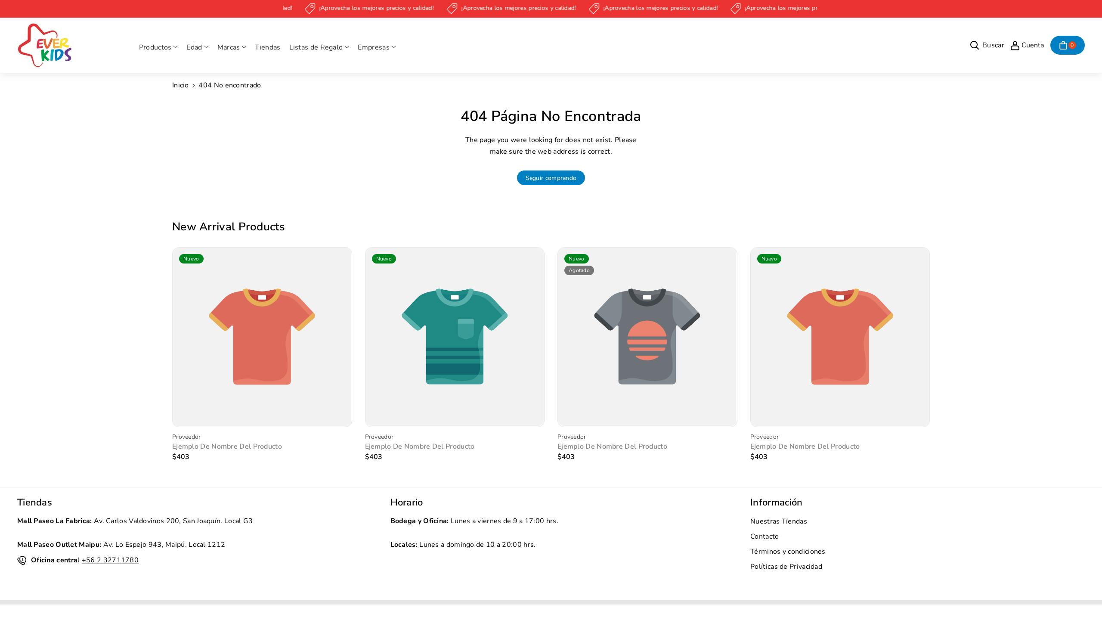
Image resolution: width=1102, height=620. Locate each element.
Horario (406, 502)
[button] (158, 47)
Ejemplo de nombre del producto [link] (227, 446)
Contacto (764, 536)
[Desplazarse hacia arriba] (1083, 593)
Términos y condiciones (788, 551)
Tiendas (34, 502)
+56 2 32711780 (110, 560)
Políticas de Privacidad (786, 566)
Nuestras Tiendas (778, 521)
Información (776, 502)
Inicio (180, 85)
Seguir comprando (551, 178)
